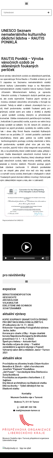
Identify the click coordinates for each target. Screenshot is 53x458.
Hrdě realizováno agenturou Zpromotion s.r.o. (26, 455)
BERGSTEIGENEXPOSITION (17, 294)
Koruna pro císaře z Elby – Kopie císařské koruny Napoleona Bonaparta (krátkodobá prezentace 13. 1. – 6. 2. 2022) (25, 336)
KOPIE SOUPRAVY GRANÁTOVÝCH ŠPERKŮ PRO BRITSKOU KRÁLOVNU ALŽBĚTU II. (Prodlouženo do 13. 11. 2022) (25, 322)
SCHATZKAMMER (12, 308)
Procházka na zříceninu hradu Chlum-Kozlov (26, 363)
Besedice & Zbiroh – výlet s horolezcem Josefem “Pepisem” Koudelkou (23, 368)
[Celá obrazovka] (47, 258)
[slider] (24, 258)
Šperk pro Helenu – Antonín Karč (19, 341)
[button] (26, 3)
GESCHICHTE (9, 297)
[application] (26, 247)
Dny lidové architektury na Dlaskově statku (25, 383)
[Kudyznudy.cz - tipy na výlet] (17, 448)
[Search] (48, 12)
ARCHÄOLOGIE (10, 300)
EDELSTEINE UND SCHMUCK (17, 305)
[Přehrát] (6, 258)
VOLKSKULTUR (10, 302)
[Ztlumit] (43, 258)
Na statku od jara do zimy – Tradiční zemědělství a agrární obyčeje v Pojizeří (23, 345)
